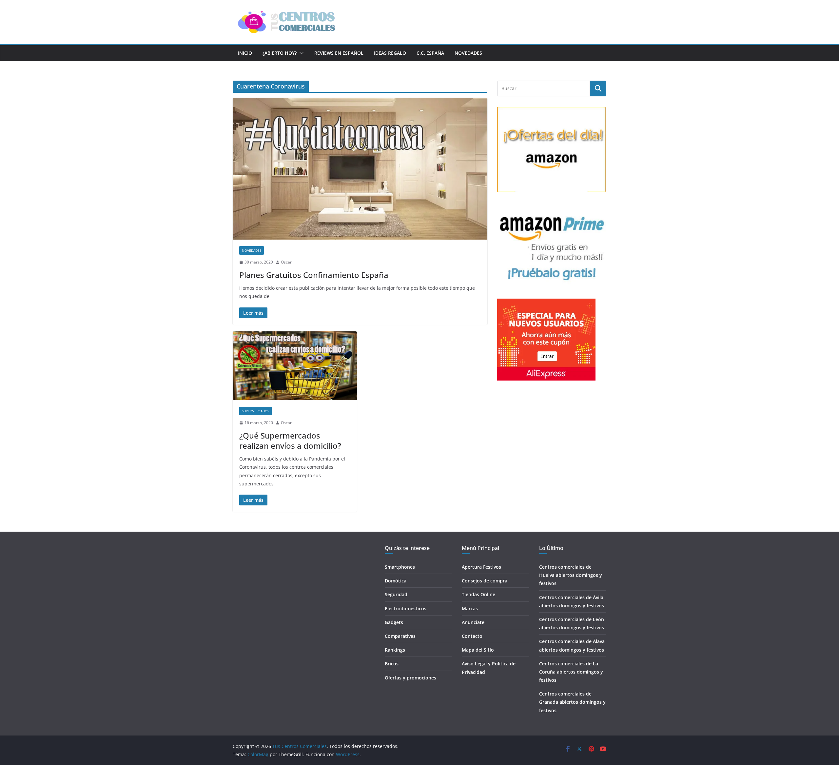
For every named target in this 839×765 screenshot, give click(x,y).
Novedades (468, 53)
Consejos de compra (484, 581)
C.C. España (430, 53)
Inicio (245, 53)
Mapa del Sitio (478, 650)
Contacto (472, 636)
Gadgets (394, 622)
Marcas (470, 608)
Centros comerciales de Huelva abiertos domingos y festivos (570, 575)
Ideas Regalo (390, 53)
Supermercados (255, 411)
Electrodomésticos (405, 608)
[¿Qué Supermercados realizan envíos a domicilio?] (295, 366)
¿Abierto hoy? (280, 53)
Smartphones (400, 567)
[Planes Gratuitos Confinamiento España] (360, 169)
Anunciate (473, 622)
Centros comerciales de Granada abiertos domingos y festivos (572, 702)
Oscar (286, 262)
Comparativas (400, 636)
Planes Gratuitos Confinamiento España (313, 274)
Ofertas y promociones (410, 678)
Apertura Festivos (481, 567)
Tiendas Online (478, 594)
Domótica (395, 581)
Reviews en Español (338, 53)
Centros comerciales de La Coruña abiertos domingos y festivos (571, 671)
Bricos (392, 663)
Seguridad (396, 594)
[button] (300, 53)
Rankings (395, 650)
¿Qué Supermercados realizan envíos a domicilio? (290, 440)
